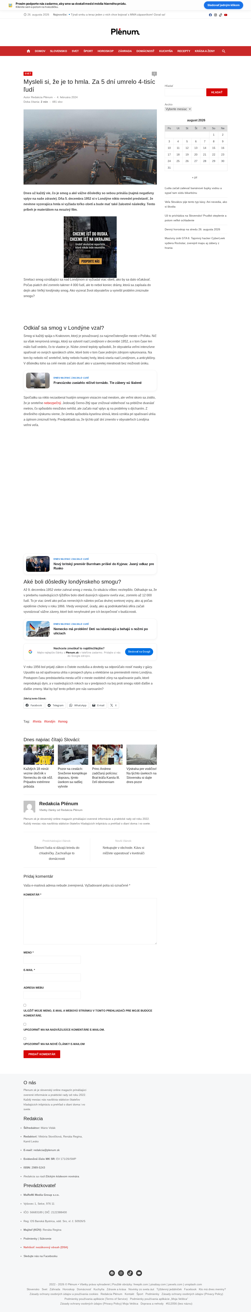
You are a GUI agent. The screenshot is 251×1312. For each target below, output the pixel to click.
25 (178, 161)
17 (169, 154)
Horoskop (106, 51)
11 (178, 147)
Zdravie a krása (116, 1289)
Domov (40, 51)
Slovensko (58, 51)
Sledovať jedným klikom (223, 5)
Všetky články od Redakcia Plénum (61, 810)
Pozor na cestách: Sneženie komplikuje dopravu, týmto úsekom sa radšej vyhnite (72, 777)
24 (169, 161)
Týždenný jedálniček (169, 1289)
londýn (50, 721)
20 (195, 154)
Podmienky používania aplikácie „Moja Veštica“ (159, 1298)
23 (222, 154)
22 (213, 154)
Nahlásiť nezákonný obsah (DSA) (46, 1247)
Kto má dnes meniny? (212, 1289)
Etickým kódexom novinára (62, 1176)
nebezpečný (52, 403)
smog (63, 721)
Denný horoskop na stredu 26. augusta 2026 (192, 229)
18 (178, 154)
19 (187, 154)
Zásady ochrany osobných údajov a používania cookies (64, 1294)
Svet (75, 51)
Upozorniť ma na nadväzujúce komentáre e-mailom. (64, 1029)
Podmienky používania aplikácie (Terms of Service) (96, 1298)
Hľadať (169, 85)
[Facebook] (210, 15)
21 (204, 154)
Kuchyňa (166, 51)
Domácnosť (145, 51)
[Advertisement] (95, 311)
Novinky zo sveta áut (141, 1289)
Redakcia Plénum (42, 97)
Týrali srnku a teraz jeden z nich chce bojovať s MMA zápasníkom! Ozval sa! (118, 14)
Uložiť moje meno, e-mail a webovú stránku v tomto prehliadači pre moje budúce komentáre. (88, 1013)
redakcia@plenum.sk (47, 1150)
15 (213, 147)
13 (195, 147)
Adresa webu (34, 987)
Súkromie (45, 1238)
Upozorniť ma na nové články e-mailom (54, 1044)
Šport (88, 51)
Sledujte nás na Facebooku (40, 1256)
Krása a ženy (205, 51)
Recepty (183, 51)
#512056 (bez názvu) (179, 1303)
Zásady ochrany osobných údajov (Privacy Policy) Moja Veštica (99, 1303)
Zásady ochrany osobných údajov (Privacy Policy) (192, 1294)
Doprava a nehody (152, 1303)
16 (222, 147)
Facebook (190, 1289)
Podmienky (30, 1238)
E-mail (29, 970)
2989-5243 (38, 1167)
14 (204, 147)
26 (187, 161)
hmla (38, 721)
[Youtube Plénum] (225, 15)
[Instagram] (215, 15)
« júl (194, 177)
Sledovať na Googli (139, 651)
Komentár (32, 894)
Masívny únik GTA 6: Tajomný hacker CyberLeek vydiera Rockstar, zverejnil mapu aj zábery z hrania (195, 243)
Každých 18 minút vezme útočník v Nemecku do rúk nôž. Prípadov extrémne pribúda (38, 777)
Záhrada (125, 51)
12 (187, 147)
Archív (169, 104)
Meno (29, 952)
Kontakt (129, 1294)
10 (169, 147)
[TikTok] (220, 15)
